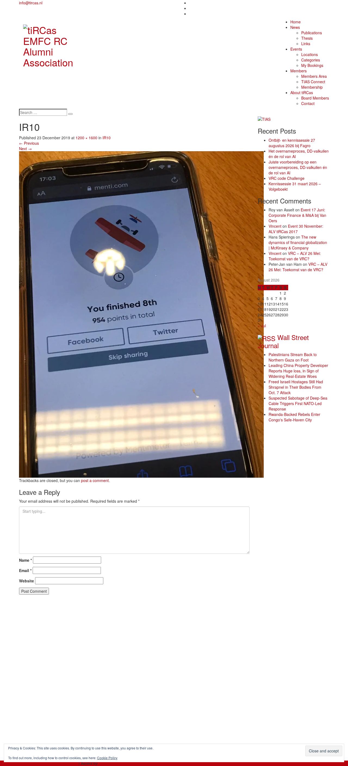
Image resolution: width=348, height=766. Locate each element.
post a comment (95, 480)
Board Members (315, 98)
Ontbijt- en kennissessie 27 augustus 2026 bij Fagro (292, 142)
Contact (308, 103)
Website (26, 580)
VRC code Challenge (286, 178)
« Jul (262, 325)
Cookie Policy (107, 757)
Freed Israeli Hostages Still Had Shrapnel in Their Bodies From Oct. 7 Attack (296, 387)
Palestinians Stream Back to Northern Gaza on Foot (293, 357)
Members (298, 70)
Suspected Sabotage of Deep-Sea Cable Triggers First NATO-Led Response (298, 403)
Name (25, 560)
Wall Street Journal (283, 341)
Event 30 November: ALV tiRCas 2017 (296, 228)
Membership (312, 87)
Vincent (275, 226)
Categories (310, 60)
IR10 (106, 137)
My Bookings (312, 65)
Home (295, 21)
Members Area (314, 76)
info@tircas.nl (30, 2)
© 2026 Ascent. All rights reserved (48, 763)
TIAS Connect (313, 81)
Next (25, 148)
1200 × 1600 (86, 137)
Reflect (36, 626)
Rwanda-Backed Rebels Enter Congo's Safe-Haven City (294, 417)
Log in (35, 739)
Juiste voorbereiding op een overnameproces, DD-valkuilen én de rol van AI (298, 167)
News (295, 27)
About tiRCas (301, 92)
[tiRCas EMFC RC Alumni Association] (54, 44)
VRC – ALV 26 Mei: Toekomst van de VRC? (295, 256)
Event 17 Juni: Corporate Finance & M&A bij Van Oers (297, 215)
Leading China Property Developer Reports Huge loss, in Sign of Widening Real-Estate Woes (298, 371)
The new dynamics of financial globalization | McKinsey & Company (298, 242)
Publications (311, 32)
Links (305, 43)
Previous (29, 143)
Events (296, 49)
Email (25, 570)
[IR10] (141, 313)
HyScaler (106, 763)
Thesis (307, 38)
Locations (309, 54)
